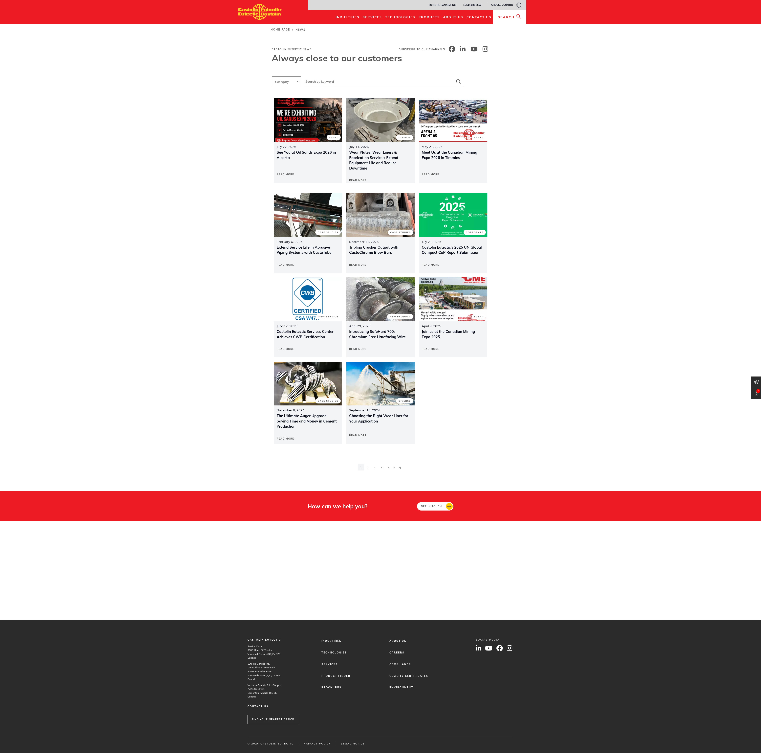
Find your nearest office (273, 719)
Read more (285, 174)
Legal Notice (353, 743)
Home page (280, 29)
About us (397, 640)
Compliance (400, 664)
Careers (396, 652)
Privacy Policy (317, 743)
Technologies (334, 652)
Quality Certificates (408, 675)
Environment (401, 687)
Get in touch (431, 506)
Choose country (502, 4)
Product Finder (335, 675)
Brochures (331, 687)
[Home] (260, 12)
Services (329, 664)
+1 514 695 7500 (472, 4)
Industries (331, 640)
